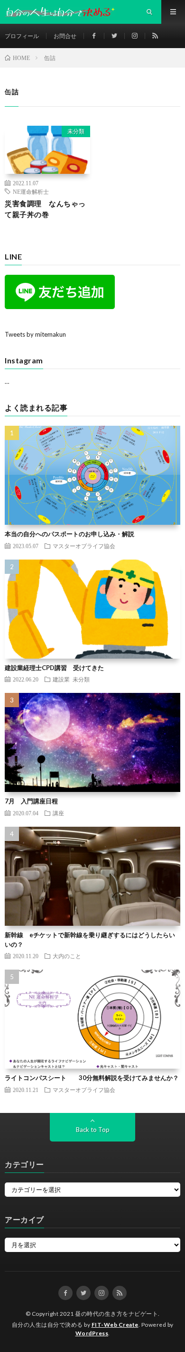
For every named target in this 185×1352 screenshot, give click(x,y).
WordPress (92, 1333)
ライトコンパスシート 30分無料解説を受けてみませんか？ (92, 1078)
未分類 (75, 131)
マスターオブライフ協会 (84, 546)
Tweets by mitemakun (35, 334)
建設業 (61, 679)
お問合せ (65, 36)
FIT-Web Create (115, 1324)
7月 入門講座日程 (31, 801)
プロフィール (22, 36)
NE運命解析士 (31, 191)
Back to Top (93, 1129)
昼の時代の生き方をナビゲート (116, 1313)
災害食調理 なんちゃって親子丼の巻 (45, 209)
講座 (58, 813)
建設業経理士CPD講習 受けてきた (54, 667)
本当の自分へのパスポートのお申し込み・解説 (69, 534)
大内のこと (67, 956)
